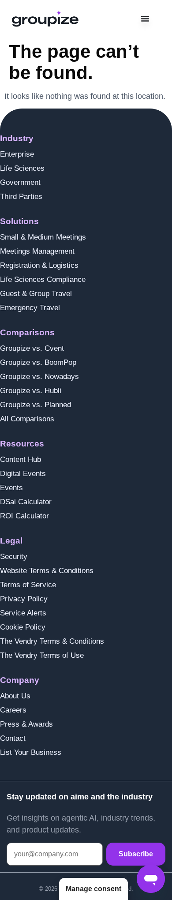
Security (13, 556)
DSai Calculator (26, 502)
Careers (13, 710)
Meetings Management (37, 251)
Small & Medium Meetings (43, 237)
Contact (13, 738)
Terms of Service (28, 585)
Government (20, 182)
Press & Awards (26, 724)
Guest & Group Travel (36, 293)
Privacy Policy (24, 599)
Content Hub (20, 459)
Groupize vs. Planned (35, 405)
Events (11, 488)
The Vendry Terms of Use (42, 655)
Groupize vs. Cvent (32, 348)
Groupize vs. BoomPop (38, 362)
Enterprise (17, 154)
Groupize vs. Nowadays (39, 376)
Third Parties (21, 196)
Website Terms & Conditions (46, 570)
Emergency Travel (30, 308)
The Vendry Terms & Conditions (52, 641)
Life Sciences (22, 168)
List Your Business (30, 752)
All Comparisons (27, 419)
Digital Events (23, 473)
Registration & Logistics (39, 265)
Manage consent (93, 888)
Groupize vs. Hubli (30, 390)
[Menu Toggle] (145, 18)
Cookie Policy (22, 627)
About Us (15, 696)
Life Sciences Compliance (43, 279)
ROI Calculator (24, 516)
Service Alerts (23, 613)
